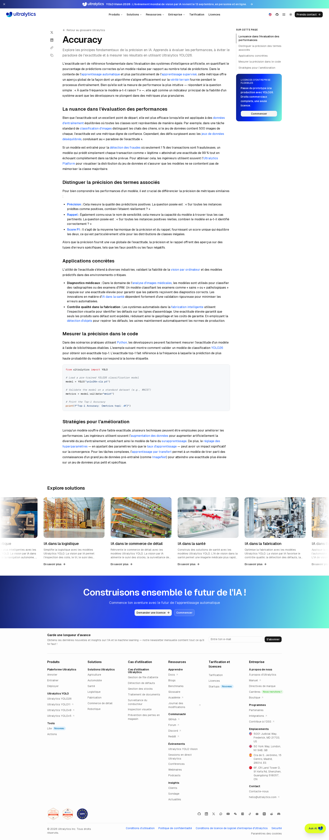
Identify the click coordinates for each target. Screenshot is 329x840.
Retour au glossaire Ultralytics (86, 30)
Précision (74, 204)
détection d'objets (79, 321)
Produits (114, 14)
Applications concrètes (253, 55)
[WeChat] (235, 814)
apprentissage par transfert (152, 452)
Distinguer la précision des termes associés (260, 48)
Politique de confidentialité (175, 828)
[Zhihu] (264, 814)
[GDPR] (82, 814)
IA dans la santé (113, 297)
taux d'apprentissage (162, 446)
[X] (214, 814)
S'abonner (273, 639)
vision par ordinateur (185, 269)
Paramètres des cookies (266, 833)
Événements (176, 744)
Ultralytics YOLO (58, 693)
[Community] (221, 814)
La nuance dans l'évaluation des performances (259, 38)
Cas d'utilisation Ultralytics (138, 670)
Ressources (153, 14)
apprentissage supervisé (179, 74)
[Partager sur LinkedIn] (51, 40)
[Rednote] (243, 814)
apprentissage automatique (100, 74)
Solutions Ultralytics (101, 669)
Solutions (133, 14)
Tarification (196, 14)
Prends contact (307, 14)
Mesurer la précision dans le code (260, 61)
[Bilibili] (257, 814)
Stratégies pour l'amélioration (257, 67)
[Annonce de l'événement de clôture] (4, 4)
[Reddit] (271, 814)
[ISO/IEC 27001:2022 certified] (53, 814)
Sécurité (277, 828)
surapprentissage (174, 441)
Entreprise (175, 14)
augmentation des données (149, 436)
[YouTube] (228, 814)
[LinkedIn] (206, 814)
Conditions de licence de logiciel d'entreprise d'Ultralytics (232, 828)
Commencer (259, 113)
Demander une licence (151, 612)
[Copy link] (51, 47)
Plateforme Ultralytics (61, 669)
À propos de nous (260, 669)
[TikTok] (250, 814)
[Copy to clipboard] (225, 368)
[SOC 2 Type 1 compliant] (68, 814)
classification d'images (96, 128)
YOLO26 (217, 348)
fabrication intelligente (187, 307)
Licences (214, 14)
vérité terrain (179, 79)
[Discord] (279, 814)
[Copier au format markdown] (51, 55)
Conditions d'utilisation (140, 828)
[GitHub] (199, 814)
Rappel (72, 214)
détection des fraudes (125, 147)
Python (122, 342)
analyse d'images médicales (152, 283)
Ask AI (313, 828)
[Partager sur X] (51, 32)
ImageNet (159, 457)
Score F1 (73, 229)
